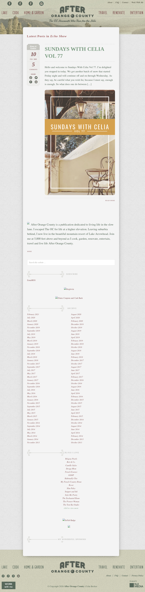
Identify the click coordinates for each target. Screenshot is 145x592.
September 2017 (33, 367)
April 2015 (75, 413)
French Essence (71, 471)
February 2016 (77, 396)
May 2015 (31, 413)
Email (29, 280)
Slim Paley (71, 488)
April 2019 (75, 337)
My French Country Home (71, 481)
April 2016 (75, 393)
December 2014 (77, 419)
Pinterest (20, 3)
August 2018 (76, 350)
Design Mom (71, 468)
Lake (5, 12)
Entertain (136, 12)
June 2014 (75, 429)
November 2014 (33, 422)
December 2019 (77, 324)
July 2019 (31, 334)
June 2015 (75, 409)
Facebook (9, 3)
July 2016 (31, 389)
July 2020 (31, 317)
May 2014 (31, 432)
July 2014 (31, 429)
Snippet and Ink (71, 491)
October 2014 (76, 422)
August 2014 (76, 426)
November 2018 (33, 347)
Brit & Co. (71, 462)
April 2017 (75, 373)
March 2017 (32, 376)
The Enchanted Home (71, 498)
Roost (71, 485)
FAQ (117, 2)
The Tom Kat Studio (71, 504)
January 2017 (32, 380)
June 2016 (75, 389)
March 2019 (32, 340)
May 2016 (31, 393)
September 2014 (33, 426)
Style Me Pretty (71, 495)
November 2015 (33, 403)
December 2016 (77, 380)
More (29, 251)
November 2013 (33, 442)
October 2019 (76, 327)
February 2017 (77, 376)
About (109, 2)
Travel (103, 12)
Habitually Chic (71, 478)
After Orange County (72, 14)
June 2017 (75, 370)
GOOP (71, 475)
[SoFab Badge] (69, 520)
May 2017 (31, 373)
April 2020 (75, 317)
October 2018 (76, 347)
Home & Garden (34, 12)
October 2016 (76, 383)
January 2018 (32, 360)
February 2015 (77, 416)
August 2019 (76, 330)
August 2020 (76, 314)
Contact (125, 2)
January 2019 (32, 343)
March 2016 (32, 396)
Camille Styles (71, 465)
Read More (110, 200)
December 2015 (77, 399)
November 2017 (33, 363)
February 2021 (33, 314)
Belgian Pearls (71, 458)
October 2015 (76, 403)
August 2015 (76, 406)
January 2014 (32, 439)
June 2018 (75, 353)
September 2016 (33, 386)
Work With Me (137, 2)
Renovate (119, 12)
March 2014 (32, 436)
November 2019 (33, 327)
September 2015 (33, 406)
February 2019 (77, 340)
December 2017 (77, 360)
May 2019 (31, 337)
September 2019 (33, 330)
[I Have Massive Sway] (69, 526)
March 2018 (32, 357)
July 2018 (31, 353)
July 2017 (31, 370)
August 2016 (76, 386)
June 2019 (75, 334)
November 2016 (33, 383)
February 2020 (77, 321)
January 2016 (32, 399)
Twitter (31, 3)
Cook (16, 12)
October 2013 (76, 442)
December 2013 (77, 439)
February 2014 (77, 436)
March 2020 (32, 321)
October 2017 (76, 363)
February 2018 (77, 357)
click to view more (71, 508)
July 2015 (31, 409)
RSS (34, 280)
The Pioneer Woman (71, 501)
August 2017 (76, 367)
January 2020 (32, 324)
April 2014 (75, 432)
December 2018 (77, 343)
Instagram (41, 3)
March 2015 (32, 416)
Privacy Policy (137, 575)
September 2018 (33, 350)
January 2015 (32, 419)
